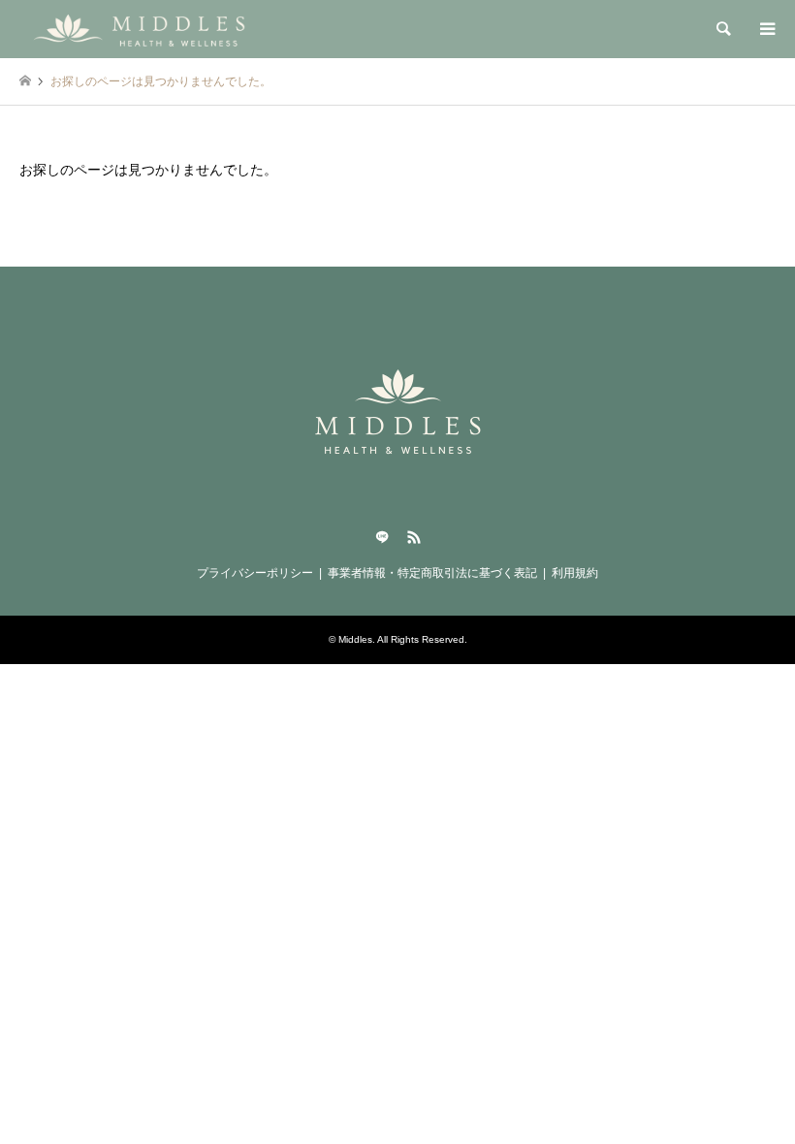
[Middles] (144, 29)
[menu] (766, 29)
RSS (414, 537)
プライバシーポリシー (255, 573)
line (382, 537)
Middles (355, 639)
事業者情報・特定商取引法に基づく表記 (432, 573)
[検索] (722, 29)
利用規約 (575, 573)
